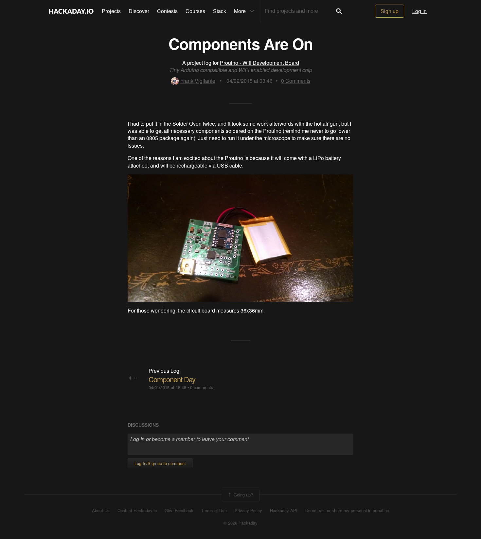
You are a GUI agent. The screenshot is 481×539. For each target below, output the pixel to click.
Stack (219, 11)
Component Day (172, 379)
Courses (195, 11)
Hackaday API (283, 510)
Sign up (390, 11)
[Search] (339, 11)
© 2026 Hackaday (240, 523)
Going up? (242, 494)
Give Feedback (179, 510)
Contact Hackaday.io (137, 510)
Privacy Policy (248, 510)
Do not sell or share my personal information (347, 510)
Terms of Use (214, 510)
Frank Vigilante (197, 80)
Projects (111, 11)
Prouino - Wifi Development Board (259, 62)
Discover (139, 11)
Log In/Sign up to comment (160, 463)
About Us (101, 510)
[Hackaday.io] (71, 11)
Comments (296, 80)
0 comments (201, 387)
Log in (419, 11)
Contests (167, 11)
